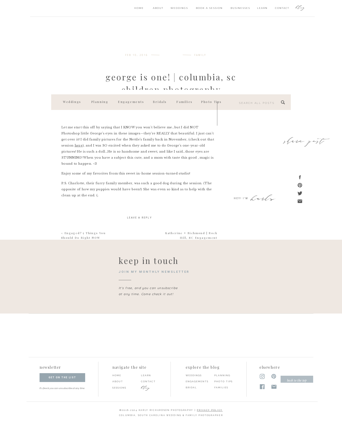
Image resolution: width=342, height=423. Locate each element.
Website (139, 312)
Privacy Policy (210, 410)
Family (200, 55)
